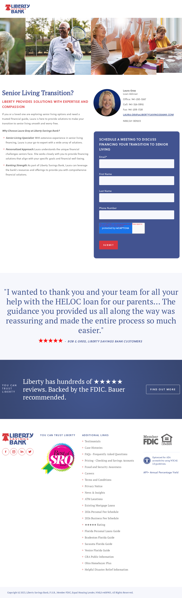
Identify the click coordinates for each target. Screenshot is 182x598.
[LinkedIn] (21, 451)
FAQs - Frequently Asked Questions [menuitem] (106, 454)
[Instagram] (13, 451)
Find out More (163, 389)
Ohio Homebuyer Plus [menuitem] (98, 563)
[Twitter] (29, 451)
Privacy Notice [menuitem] (94, 486)
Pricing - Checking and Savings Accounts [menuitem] (109, 460)
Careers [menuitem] (89, 473)
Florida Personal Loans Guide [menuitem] (102, 531)
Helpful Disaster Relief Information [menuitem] (106, 569)
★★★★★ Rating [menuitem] (95, 524)
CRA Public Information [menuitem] (99, 556)
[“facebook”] (5, 451)
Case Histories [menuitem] (94, 447)
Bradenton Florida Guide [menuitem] (99, 537)
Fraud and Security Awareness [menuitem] (103, 467)
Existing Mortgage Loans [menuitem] (100, 505)
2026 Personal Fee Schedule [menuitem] (102, 512)
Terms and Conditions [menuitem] (98, 479)
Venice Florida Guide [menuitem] (97, 550)
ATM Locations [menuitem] (94, 499)
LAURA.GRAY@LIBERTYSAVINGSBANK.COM (148, 115)
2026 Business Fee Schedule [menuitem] (102, 518)
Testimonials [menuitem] (93, 441)
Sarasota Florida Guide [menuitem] (98, 544)
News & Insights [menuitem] (95, 492)
